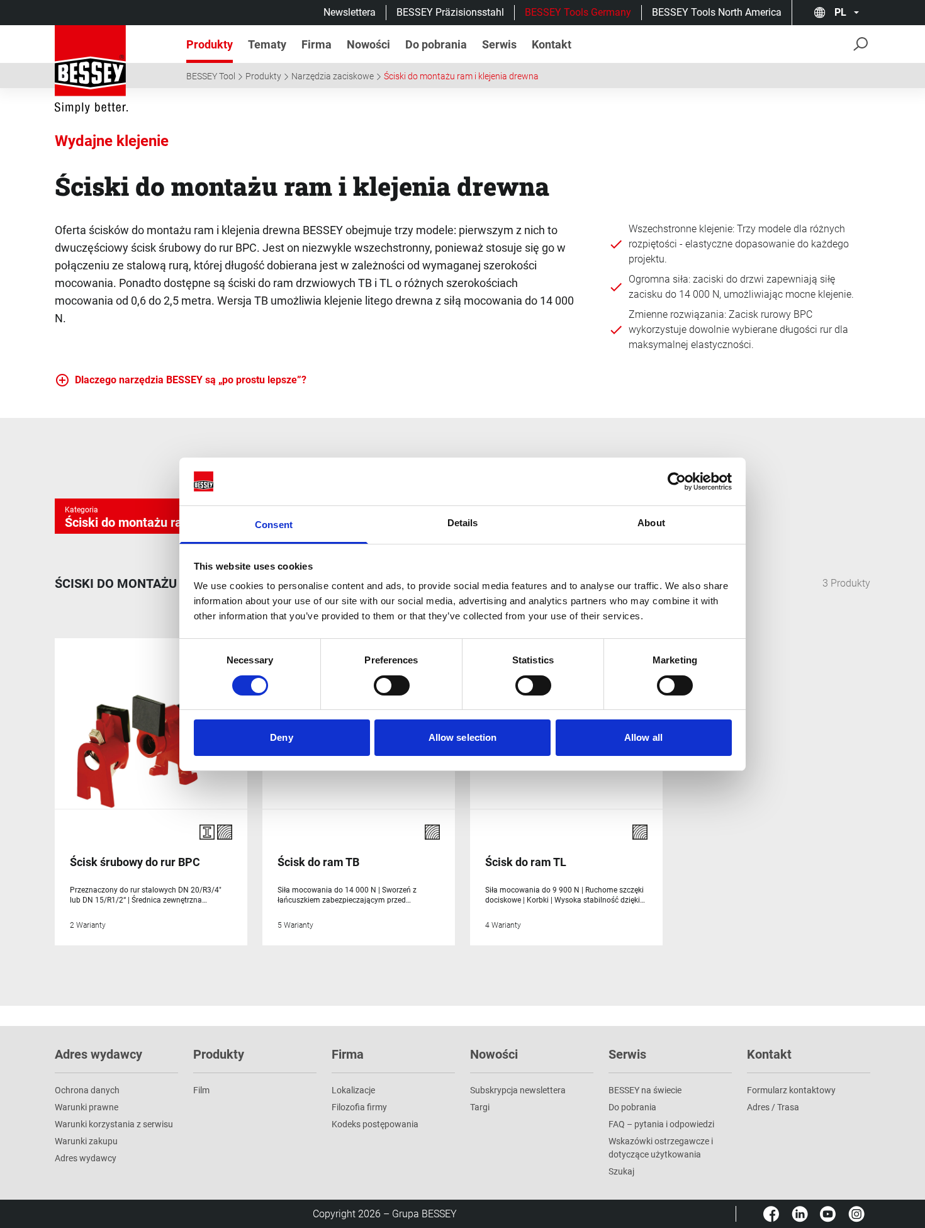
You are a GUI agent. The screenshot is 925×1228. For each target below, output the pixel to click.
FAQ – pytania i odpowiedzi (661, 1124)
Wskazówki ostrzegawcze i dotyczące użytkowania (660, 1147)
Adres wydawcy (85, 1158)
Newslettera (349, 12)
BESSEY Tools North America (717, 12)
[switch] (392, 685)
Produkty (263, 76)
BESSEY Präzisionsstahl (450, 12)
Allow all (643, 737)
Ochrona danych (87, 1090)
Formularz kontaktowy (791, 1090)
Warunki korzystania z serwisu (114, 1124)
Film (201, 1090)
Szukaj (621, 1171)
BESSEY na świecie (644, 1090)
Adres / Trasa (773, 1107)
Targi (480, 1107)
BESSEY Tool (210, 76)
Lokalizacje (353, 1090)
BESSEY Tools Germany (578, 12)
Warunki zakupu (86, 1141)
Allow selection (463, 737)
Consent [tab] (274, 524)
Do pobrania (632, 1107)
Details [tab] (462, 522)
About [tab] (651, 522)
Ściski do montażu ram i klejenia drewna (461, 76)
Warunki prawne (86, 1107)
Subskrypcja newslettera (518, 1090)
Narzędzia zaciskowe (332, 76)
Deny (281, 737)
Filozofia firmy (359, 1107)
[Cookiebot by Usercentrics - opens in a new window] (677, 481)
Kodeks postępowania (375, 1124)
